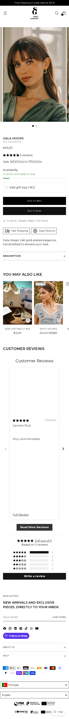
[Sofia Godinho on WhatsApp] (32, 629)
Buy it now (34, 211)
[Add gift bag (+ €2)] (17, 303)
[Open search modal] (56, 13)
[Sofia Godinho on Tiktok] (26, 629)
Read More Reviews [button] (34, 527)
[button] (11, 155)
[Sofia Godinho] (34, 13)
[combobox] (34, 685)
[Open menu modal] (5, 13)
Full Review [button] (21, 515)
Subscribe (59, 617)
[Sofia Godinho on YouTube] (37, 629)
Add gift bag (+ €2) (17, 328)
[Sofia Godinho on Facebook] (5, 629)
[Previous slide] (5, 448)
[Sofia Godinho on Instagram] (10, 629)
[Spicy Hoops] (48, 303)
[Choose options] (59, 320)
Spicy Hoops (48, 328)
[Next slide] (63, 448)
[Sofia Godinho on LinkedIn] (16, 629)
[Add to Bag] (28, 320)
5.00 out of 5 (43, 541)
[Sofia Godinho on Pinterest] (21, 629)
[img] (21, 420)
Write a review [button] (34, 576)
